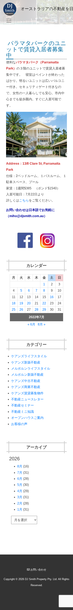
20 (29, 303)
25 (13, 309)
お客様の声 (19, 424)
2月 (19, 503)
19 (21, 303)
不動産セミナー (22, 405)
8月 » (41, 324)
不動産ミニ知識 (22, 411)
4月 (19, 491)
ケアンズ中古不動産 (25, 381)
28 (36, 309)
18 (13, 303)
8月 (19, 466)
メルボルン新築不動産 (27, 374)
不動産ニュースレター (27, 399)
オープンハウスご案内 (27, 417)
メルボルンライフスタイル (30, 368)
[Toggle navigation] (9, 21)
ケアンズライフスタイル (29, 356)
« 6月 (31, 324)
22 (44, 303)
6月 (19, 478)
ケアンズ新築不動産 (25, 362)
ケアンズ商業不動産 (25, 387)
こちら (24, 200)
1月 (19, 509)
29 (44, 309)
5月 (19, 484)
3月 (19, 497)
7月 (19, 472)
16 (52, 297)
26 (21, 309)
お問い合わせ (38, 569)
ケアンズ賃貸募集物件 (27, 393)
